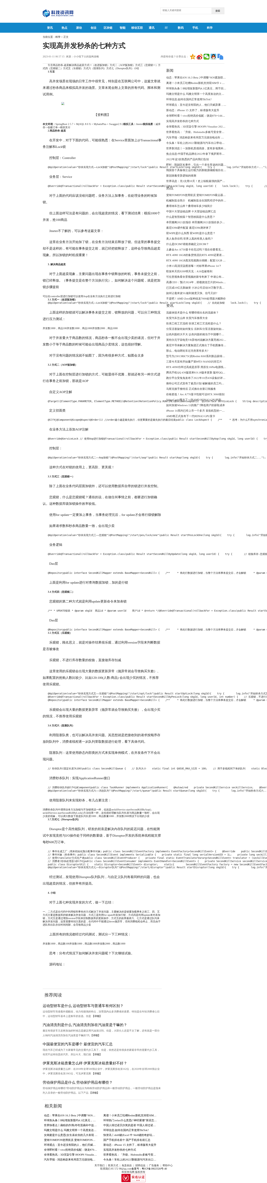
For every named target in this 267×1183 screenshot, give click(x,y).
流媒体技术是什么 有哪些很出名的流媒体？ (192, 312)
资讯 (50, 27)
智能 (123, 27)
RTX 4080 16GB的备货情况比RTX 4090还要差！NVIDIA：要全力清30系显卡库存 (215, 255)
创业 (93, 27)
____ (66, 975)
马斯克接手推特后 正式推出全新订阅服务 (191, 388)
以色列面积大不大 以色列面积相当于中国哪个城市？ (198, 334)
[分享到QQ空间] (193, 57)
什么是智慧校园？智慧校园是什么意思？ (190, 216)
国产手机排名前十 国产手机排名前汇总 (126, 1139)
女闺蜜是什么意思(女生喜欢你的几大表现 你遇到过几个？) (79, 1135)
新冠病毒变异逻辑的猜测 (181, 175)
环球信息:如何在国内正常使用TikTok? (126, 1130)
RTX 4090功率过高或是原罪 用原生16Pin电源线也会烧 (199, 367)
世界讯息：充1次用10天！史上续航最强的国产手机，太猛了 (202, 181)
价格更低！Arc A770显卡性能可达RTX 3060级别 (195, 394)
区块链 (108, 27)
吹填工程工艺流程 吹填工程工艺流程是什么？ (193, 323)
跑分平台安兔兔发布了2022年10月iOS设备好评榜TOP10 (199, 378)
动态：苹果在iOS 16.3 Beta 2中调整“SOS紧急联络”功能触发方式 (82, 1115)
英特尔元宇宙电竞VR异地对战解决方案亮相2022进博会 (199, 339)
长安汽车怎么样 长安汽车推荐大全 (187, 318)
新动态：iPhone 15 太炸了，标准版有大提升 (129, 1144)
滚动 (79, 27)
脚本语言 (77, 975)
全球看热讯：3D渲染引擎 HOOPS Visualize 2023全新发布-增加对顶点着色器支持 (92, 1154)
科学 (210, 27)
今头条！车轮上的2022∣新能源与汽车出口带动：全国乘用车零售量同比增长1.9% (151, 1159)
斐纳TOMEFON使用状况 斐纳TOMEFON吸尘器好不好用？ (79, 1139)
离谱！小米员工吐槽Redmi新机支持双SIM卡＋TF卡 (134, 1115)
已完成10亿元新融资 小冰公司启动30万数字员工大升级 (199, 287)
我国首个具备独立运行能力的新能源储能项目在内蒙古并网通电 (204, 170)
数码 (181, 27)
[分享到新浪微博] (200, 57)
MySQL (90, 975)
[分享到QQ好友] (213, 57)
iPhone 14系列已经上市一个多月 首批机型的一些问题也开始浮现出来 (207, 410)
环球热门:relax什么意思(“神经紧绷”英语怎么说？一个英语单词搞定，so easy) (149, 1120)
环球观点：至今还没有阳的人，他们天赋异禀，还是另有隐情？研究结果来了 (90, 1144)
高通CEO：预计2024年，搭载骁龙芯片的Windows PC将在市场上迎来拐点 (210, 282)
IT (166, 27)
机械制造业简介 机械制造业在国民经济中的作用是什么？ (201, 200)
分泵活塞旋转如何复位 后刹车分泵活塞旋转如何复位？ (199, 328)
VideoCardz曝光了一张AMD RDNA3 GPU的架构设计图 (199, 399)
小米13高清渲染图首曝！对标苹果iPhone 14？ (193, 265)
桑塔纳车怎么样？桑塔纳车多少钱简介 (189, 206)
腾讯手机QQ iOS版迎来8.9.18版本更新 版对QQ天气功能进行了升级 (206, 372)
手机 (195, 27)
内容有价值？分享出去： (175, 56)
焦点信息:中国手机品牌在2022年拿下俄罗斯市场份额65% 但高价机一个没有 (212, 153)
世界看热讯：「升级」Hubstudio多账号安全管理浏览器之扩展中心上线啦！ (148, 1154)
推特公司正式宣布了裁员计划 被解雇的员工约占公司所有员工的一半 (207, 383)
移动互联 (137, 27)
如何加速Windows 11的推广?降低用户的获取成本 (195, 405)
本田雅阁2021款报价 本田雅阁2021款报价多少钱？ (197, 222)
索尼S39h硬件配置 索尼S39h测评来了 (188, 227)
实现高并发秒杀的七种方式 (119, 1149)
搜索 (217, 10)
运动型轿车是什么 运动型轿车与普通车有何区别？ (83, 1006)
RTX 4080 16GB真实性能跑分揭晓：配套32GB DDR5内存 (201, 260)
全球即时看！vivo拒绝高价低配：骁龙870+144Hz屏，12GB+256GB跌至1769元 (91, 1149)
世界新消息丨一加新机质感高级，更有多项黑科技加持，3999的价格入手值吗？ (214, 148)
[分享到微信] (206, 57)
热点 (64, 27)
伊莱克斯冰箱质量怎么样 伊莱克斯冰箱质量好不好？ (85, 1063)
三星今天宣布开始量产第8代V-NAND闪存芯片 (194, 361)
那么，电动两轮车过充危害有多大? (187, 350)
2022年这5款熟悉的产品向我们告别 (187, 159)
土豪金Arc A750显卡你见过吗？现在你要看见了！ (196, 249)
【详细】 (97, 1016)
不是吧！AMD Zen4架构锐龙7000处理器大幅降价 (196, 298)
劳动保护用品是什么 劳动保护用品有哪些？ (78, 1082)
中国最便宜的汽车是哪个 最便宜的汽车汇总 (78, 1044)
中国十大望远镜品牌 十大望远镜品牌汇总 (191, 211)
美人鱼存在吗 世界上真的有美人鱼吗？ (189, 238)
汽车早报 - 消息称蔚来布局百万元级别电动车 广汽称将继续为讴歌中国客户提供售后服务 (97, 1159)
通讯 (152, 27)
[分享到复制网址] (220, 57)
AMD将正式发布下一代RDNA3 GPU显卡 (190, 416)
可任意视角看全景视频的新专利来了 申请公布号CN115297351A (204, 276)
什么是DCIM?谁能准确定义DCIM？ (187, 244)
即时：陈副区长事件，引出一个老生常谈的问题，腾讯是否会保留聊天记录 (211, 164)
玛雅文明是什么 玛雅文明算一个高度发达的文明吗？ (75, 1130)
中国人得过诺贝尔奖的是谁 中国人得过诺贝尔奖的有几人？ (139, 1125)
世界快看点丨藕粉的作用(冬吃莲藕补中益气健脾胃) (75, 1125)
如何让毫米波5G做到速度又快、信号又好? (191, 293)
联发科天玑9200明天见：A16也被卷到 (189, 271)
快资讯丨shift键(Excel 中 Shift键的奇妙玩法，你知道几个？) (139, 1135)
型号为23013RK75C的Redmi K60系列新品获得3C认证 (198, 356)
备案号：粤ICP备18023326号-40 (149, 1168)
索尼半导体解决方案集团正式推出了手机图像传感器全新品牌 (203, 345)
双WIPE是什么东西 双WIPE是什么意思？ (190, 233)
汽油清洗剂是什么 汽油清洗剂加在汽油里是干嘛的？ (85, 1025)
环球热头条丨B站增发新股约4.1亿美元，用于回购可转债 (78, 1120)
